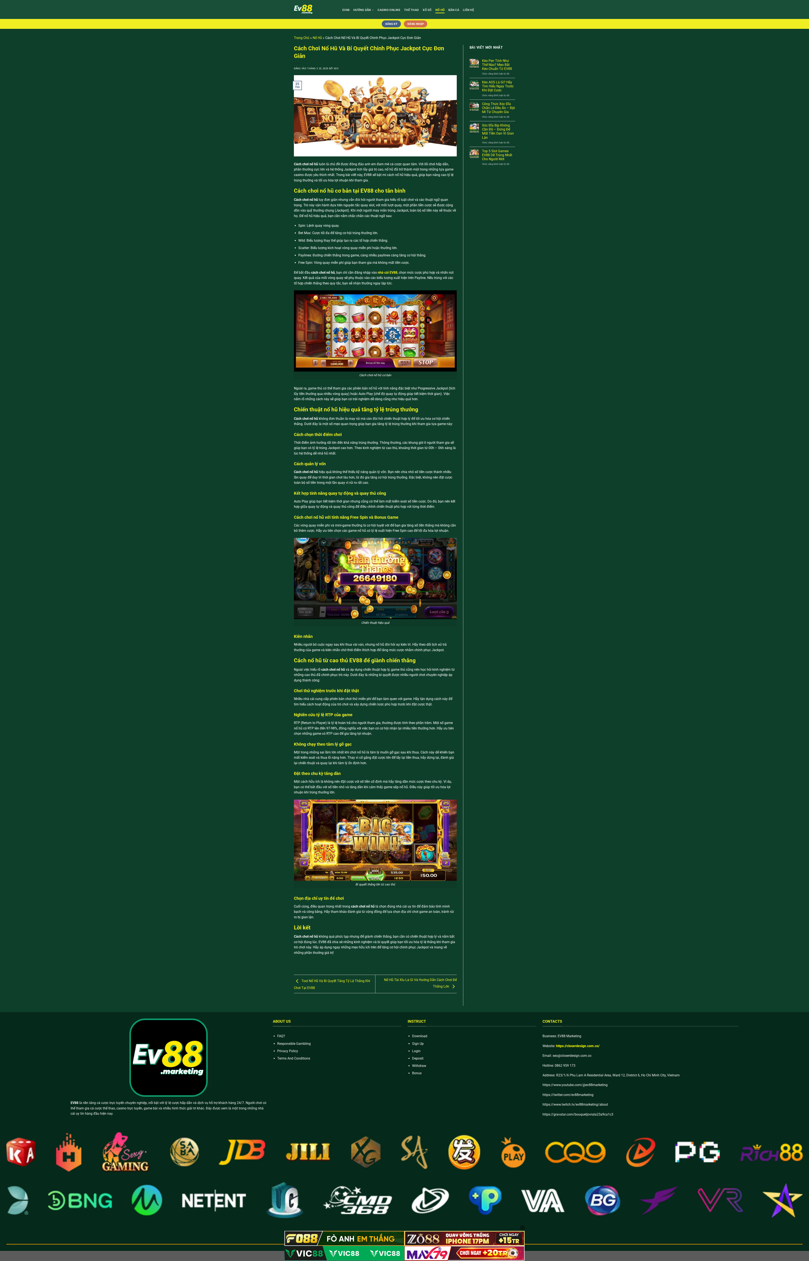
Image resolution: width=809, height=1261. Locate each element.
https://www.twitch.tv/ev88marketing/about (575, 1104)
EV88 (346, 10)
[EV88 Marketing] (315, 9)
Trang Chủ (301, 38)
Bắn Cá (453, 10)
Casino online (389, 10)
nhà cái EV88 (387, 273)
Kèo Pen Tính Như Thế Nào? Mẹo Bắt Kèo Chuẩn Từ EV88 (497, 65)
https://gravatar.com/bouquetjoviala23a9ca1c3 (577, 1114)
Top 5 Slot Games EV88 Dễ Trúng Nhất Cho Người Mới (497, 155)
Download (419, 1036)
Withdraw (419, 1066)
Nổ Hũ (440, 10)
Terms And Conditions (293, 1058)
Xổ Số (427, 10)
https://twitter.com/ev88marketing (567, 1095)
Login (416, 1051)
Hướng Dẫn (362, 10)
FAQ (280, 1036)
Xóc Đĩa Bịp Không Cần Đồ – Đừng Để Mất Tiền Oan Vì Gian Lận (498, 131)
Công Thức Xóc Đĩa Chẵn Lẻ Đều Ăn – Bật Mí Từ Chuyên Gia (498, 108)
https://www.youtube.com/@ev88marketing (575, 1085)
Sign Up (418, 1044)
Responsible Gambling (294, 1044)
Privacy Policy (287, 1051)
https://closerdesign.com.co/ (578, 1046)
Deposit (417, 1058)
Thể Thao (411, 10)
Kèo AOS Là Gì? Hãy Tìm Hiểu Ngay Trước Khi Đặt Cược (498, 86)
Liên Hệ (468, 10)
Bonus (417, 1073)
